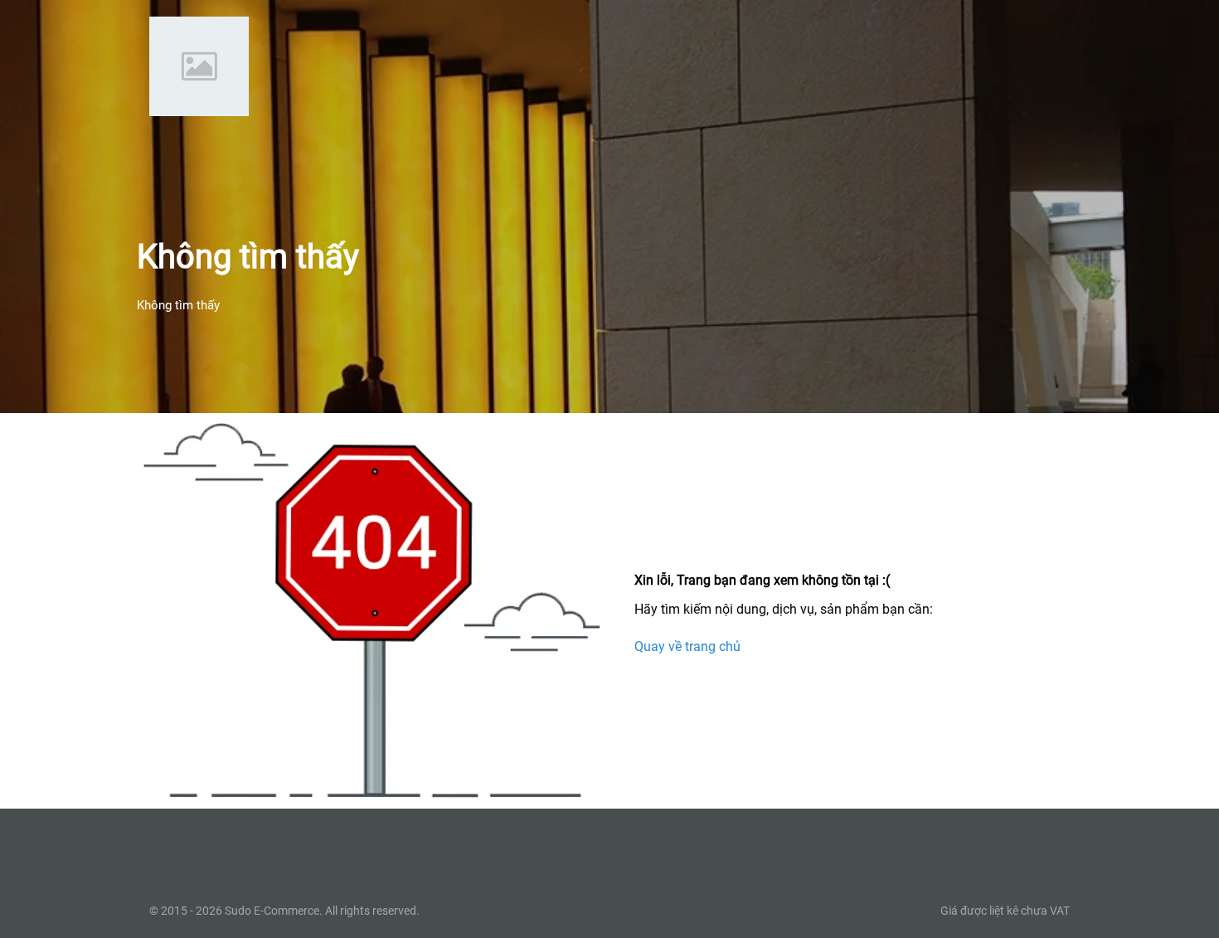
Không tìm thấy (178, 305)
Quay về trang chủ (687, 646)
